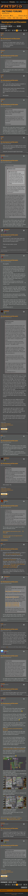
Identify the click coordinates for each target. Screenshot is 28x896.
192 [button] (24, 30)
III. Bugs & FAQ (4, 426)
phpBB (10, 893)
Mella (2, 435)
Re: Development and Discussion (10, 38)
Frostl (2, 623)
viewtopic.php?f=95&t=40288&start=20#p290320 (14, 748)
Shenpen (5, 500)
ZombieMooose (7, 229)
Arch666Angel (8, 24)
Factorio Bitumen (4, 540)
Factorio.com (4, 2)
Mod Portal (23, 2)
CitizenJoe (3, 50)
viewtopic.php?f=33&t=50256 (14, 819)
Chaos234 (3, 254)
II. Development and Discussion (7, 425)
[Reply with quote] (24, 34)
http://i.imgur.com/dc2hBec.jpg (11, 565)
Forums (12, 2)
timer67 (2, 33)
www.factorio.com (5, 13)
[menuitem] (6, 16)
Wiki (17, 2)
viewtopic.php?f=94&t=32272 (9, 559)
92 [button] (21, 30)
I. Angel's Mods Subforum (6, 423)
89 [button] (14, 30)
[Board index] (12, 6)
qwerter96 (3, 683)
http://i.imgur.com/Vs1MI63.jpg (17, 564)
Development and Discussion (14, 21)
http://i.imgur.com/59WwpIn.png (12, 554)
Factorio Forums (12, 11)
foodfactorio (3, 697)
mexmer (5, 650)
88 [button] (12, 30)
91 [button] (18, 30)
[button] (6, 30)
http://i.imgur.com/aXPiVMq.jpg (10, 567)
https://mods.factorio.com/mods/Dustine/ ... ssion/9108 (11, 818)
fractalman (3, 155)
